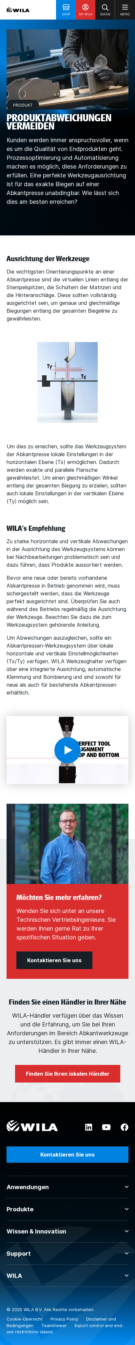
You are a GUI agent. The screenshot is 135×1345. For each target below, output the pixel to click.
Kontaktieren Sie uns (67, 1154)
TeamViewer (54, 1325)
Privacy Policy (65, 1319)
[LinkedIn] (88, 1127)
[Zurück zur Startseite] (18, 9)
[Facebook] (124, 1127)
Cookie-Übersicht (25, 1319)
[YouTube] (106, 1127)
